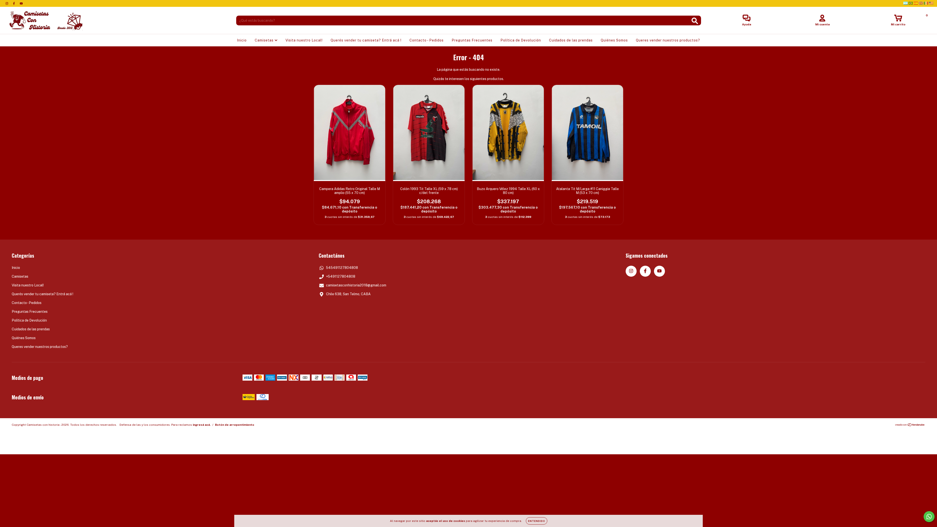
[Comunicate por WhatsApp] (929, 516)
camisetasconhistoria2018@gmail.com (356, 285)
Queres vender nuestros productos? (668, 40)
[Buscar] (695, 21)
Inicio (242, 40)
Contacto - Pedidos (426, 40)
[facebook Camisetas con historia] (14, 3)
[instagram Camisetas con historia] (7, 3)
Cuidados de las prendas (571, 40)
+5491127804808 (340, 276)
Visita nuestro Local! (304, 40)
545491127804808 (342, 268)
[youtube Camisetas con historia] (21, 3)
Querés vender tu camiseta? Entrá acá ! (366, 40)
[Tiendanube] (910, 425)
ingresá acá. (202, 424)
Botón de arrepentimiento (234, 424)
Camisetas (265, 40)
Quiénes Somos (614, 40)
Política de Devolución (520, 40)
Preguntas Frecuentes (472, 40)
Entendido (536, 520)
